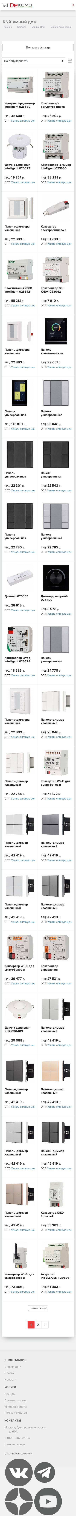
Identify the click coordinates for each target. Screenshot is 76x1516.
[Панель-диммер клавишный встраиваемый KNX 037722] (56, 701)
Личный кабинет (15, 1413)
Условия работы (15, 1406)
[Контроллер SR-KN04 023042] (56, 269)
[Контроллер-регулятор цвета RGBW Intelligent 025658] (56, 85)
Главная (7, 26)
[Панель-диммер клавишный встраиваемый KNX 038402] (56, 886)
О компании (12, 1366)
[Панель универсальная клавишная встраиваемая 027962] (56, 516)
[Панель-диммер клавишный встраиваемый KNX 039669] (20, 1194)
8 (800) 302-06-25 (17, 1438)
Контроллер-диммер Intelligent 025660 (56, 166)
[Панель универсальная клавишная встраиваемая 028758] (56, 454)
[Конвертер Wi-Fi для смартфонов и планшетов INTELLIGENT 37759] (20, 1256)
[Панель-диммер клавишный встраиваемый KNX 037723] (20, 762)
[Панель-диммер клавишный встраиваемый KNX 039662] (56, 1009)
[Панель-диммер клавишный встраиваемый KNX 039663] (20, 1071)
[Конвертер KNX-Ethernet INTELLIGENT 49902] (56, 1194)
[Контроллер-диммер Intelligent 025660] (56, 146)
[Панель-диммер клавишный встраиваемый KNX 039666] (20, 1132)
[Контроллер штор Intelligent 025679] (20, 639)
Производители (15, 1400)
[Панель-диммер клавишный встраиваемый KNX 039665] (56, 1071)
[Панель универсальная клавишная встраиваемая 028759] (20, 516)
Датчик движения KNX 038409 (17, 1029)
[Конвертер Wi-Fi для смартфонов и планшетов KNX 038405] (20, 947)
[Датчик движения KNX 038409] (20, 1009)
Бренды (9, 1394)
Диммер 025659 (16, 596)
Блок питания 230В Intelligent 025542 (18, 289)
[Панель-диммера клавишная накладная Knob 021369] (20, 208)
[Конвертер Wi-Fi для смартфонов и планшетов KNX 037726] (56, 762)
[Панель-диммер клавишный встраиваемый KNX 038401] (20, 886)
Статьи (9, 1373)
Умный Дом (38, 26)
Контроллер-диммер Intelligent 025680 (20, 104)
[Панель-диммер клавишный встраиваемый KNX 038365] (20, 824)
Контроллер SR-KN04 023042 (52, 289)
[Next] (45, 1324)
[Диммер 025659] (20, 578)
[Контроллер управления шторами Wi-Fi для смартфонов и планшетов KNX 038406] (56, 947)
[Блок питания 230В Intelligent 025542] (20, 269)
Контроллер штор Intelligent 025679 (17, 659)
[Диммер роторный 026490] (56, 578)
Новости (10, 1379)
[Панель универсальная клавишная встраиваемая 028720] (56, 393)
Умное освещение (61, 26)
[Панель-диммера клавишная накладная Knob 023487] (20, 331)
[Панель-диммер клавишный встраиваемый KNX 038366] (56, 824)
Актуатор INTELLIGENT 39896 (55, 1275)
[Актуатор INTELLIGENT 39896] (56, 1256)
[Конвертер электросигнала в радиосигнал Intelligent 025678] (56, 208)
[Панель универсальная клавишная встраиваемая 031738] (20, 393)
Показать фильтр (38, 47)
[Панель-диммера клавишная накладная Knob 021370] (20, 701)
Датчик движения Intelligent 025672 (17, 166)
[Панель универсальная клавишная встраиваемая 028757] (20, 454)
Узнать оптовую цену (24, 120)
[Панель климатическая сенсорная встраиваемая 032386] (56, 331)
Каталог (21, 26)
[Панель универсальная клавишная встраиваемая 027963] (56, 639)
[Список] (69, 60)
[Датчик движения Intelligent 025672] (20, 146)
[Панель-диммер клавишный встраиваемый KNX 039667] (56, 1132)
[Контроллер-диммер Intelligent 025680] (20, 85)
